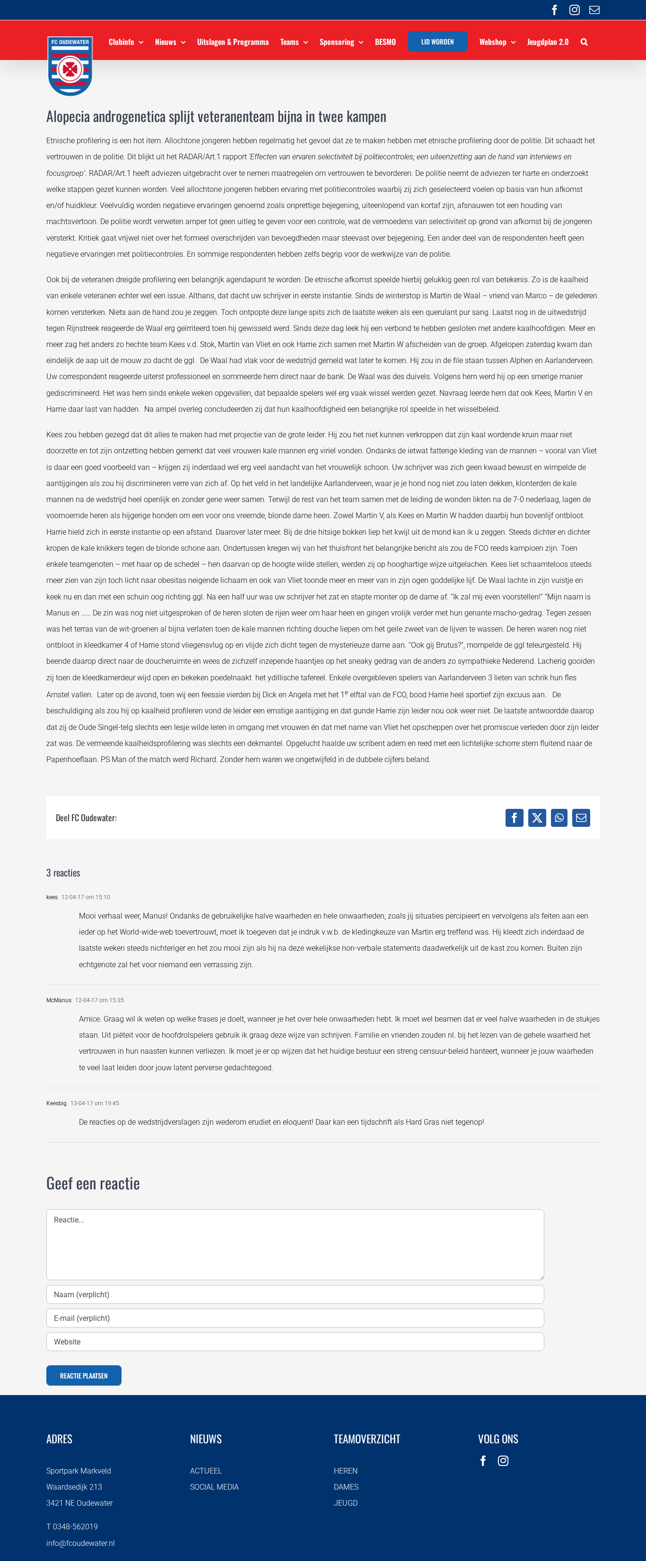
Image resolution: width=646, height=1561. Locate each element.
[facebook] (483, 1461)
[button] (584, 40)
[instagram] (503, 1461)
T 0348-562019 (72, 1526)
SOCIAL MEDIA (214, 1487)
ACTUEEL (206, 1470)
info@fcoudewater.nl (80, 1543)
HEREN (346, 1470)
